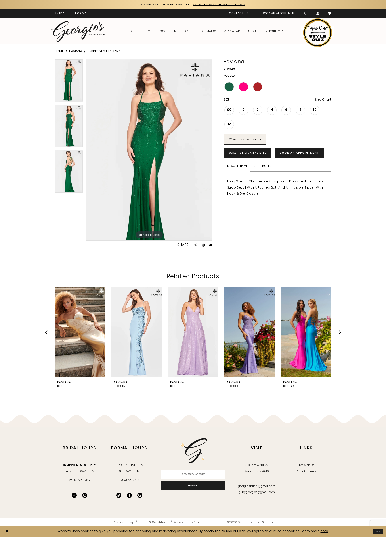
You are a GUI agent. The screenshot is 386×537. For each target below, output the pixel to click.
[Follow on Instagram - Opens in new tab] (139, 495)
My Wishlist (306, 465)
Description (237, 166)
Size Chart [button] (323, 100)
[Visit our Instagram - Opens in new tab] (84, 495)
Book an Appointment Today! (219, 4)
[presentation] (80, 332)
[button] (318, 13)
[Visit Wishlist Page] (330, 13)
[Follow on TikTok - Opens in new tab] (118, 495)
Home (59, 51)
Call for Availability (248, 153)
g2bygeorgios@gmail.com (257, 492)
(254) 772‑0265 (79, 480)
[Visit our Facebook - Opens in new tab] (74, 495)
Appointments (306, 471)
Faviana (75, 51)
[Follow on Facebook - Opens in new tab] (129, 495)
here (324, 531)
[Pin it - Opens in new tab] (203, 245)
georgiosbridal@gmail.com (256, 486)
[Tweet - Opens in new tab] (195, 245)
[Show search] (306, 13)
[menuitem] (60, 13)
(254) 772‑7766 (129, 480)
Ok (378, 531)
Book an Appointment (299, 153)
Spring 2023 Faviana (104, 51)
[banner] (78, 31)
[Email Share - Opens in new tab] (210, 245)
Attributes (262, 166)
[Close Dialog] (7, 531)
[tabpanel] (69, 82)
